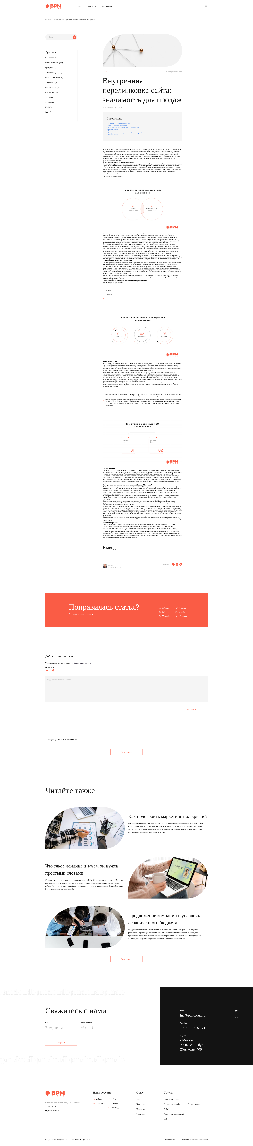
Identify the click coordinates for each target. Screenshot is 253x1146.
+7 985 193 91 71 (192, 1028)
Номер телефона (86, 1022)
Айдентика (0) (51, 82)
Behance (165, 608)
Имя (46, 1022)
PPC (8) (48, 107)
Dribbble (165, 612)
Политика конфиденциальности (194, 1139)
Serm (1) (48, 112)
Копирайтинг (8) (52, 87)
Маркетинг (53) (52, 92)
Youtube (182, 612)
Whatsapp (183, 616)
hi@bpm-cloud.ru (192, 1015)
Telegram (182, 608)
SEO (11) (49, 97)
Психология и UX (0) (54, 77)
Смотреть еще (126, 752)
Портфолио (107, 6)
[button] (47, 670)
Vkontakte (166, 616)
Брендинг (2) (50, 68)
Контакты (92, 6)
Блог (79, 6)
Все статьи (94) (51, 58)
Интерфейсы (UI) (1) (54, 63)
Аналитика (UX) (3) (53, 72)
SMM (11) (49, 102)
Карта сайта (170, 1139)
